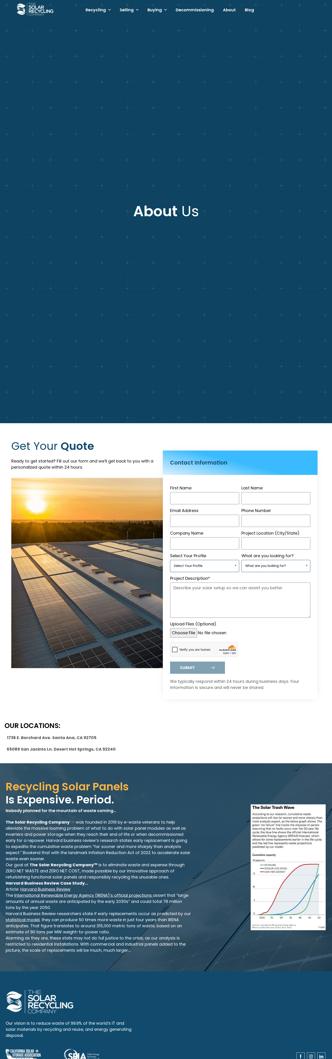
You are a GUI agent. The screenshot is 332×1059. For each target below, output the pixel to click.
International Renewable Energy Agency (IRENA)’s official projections (83, 895)
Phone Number (256, 510)
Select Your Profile (188, 556)
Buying (154, 10)
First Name (181, 488)
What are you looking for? (267, 556)
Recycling (96, 10)
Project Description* (190, 578)
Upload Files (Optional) (193, 624)
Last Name (252, 488)
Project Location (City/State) (270, 533)
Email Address (184, 510)
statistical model (23, 920)
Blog (249, 10)
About (229, 10)
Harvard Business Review (45, 889)
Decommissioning (195, 10)
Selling (127, 10)
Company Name (186, 533)
